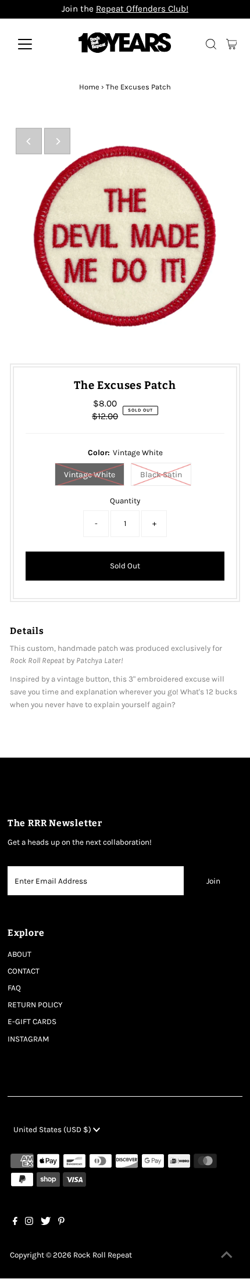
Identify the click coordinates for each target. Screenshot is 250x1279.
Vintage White (89, 475)
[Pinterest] (61, 1223)
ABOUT (19, 954)
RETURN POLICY (35, 1004)
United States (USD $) (53, 1129)
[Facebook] (15, 1223)
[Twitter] (45, 1223)
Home (89, 86)
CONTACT (24, 971)
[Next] (57, 141)
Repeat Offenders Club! (142, 8)
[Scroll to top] (226, 1255)
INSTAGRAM (28, 1039)
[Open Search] (211, 44)
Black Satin (161, 475)
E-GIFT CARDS (32, 1021)
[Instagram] (29, 1223)
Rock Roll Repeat (102, 1255)
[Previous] (29, 141)
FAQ (14, 987)
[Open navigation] (37, 44)
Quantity (125, 500)
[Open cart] (231, 44)
